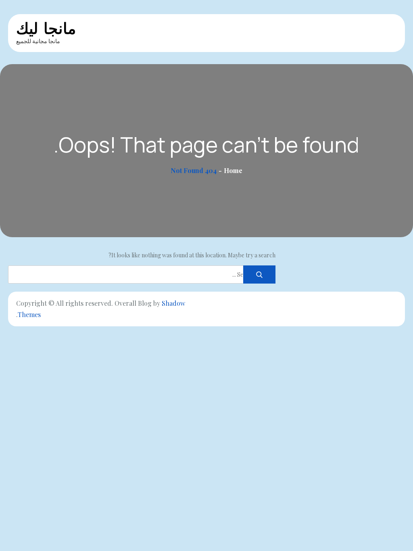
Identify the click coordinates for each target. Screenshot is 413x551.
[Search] (259, 274)
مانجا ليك (46, 28)
